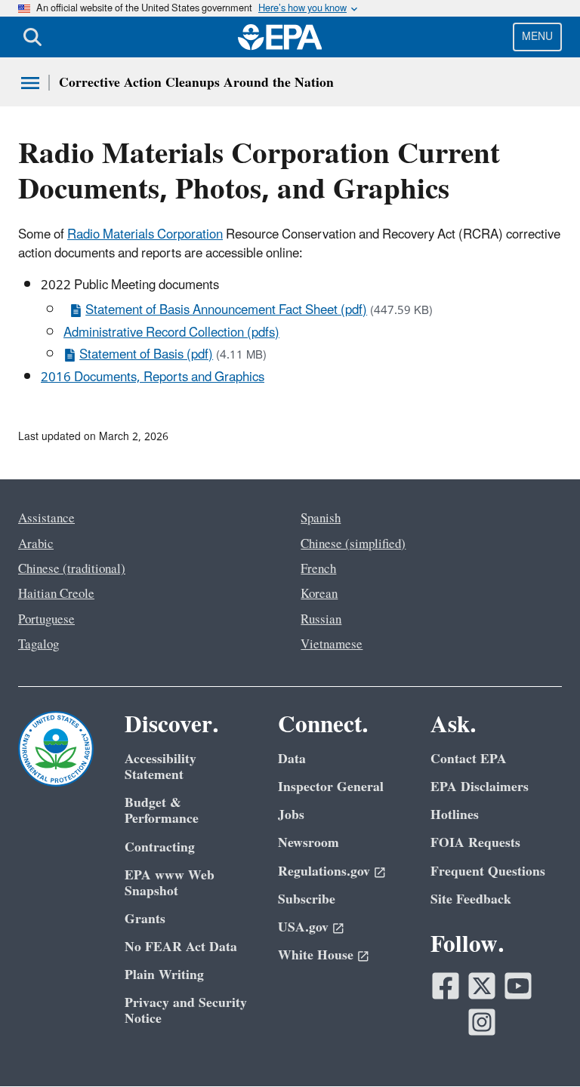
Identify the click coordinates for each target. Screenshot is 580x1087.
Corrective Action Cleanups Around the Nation (196, 83)
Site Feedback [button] (470, 899)
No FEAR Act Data (181, 947)
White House (315, 955)
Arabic (36, 544)
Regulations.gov (324, 871)
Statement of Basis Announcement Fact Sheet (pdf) (226, 310)
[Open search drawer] (32, 37)
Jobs (291, 815)
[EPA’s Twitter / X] (482, 986)
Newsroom (308, 843)
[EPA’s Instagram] (482, 1022)
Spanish (321, 518)
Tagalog (38, 644)
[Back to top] (538, 1045)
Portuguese (46, 619)
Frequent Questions (487, 871)
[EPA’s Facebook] (445, 986)
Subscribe (306, 899)
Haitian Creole (56, 594)
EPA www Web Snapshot (169, 883)
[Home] (280, 37)
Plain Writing (164, 975)
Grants (145, 919)
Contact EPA (468, 759)
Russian (321, 619)
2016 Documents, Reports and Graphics (152, 377)
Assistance (46, 518)
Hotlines (454, 815)
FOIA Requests (475, 843)
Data (292, 759)
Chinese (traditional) (71, 569)
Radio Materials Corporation (145, 234)
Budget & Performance (162, 811)
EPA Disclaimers (479, 787)
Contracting (160, 847)
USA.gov (303, 927)
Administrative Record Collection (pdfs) (171, 332)
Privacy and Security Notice (186, 1011)
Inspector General (331, 787)
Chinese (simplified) (353, 544)
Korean (319, 594)
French (318, 569)
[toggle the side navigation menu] (30, 83)
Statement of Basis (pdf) (146, 354)
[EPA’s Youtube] (518, 986)
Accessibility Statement (160, 767)
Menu (537, 37)
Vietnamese (331, 644)
